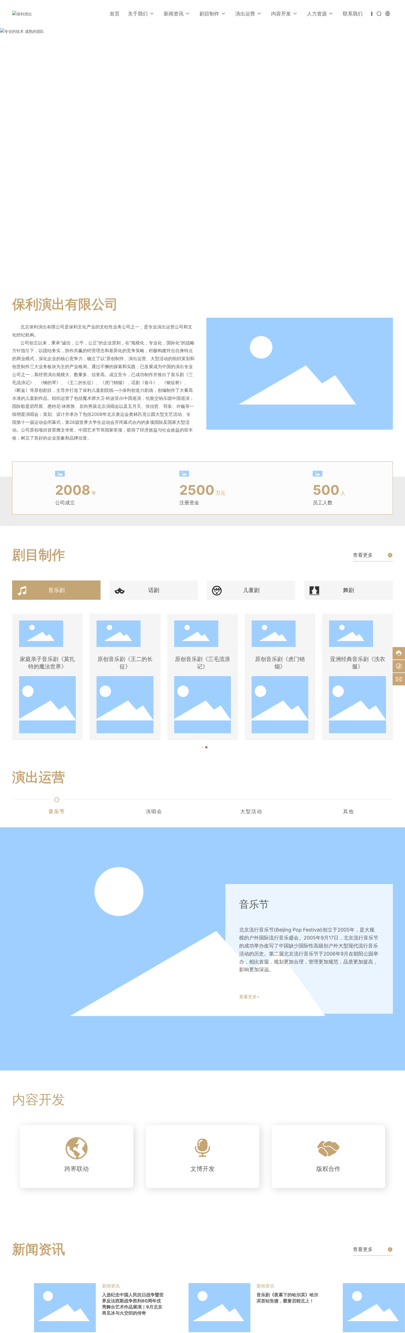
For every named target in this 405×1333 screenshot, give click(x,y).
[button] (45, 255)
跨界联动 (76, 1168)
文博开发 (202, 1168)
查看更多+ (249, 996)
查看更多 (363, 555)
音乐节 (254, 904)
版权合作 (328, 1168)
